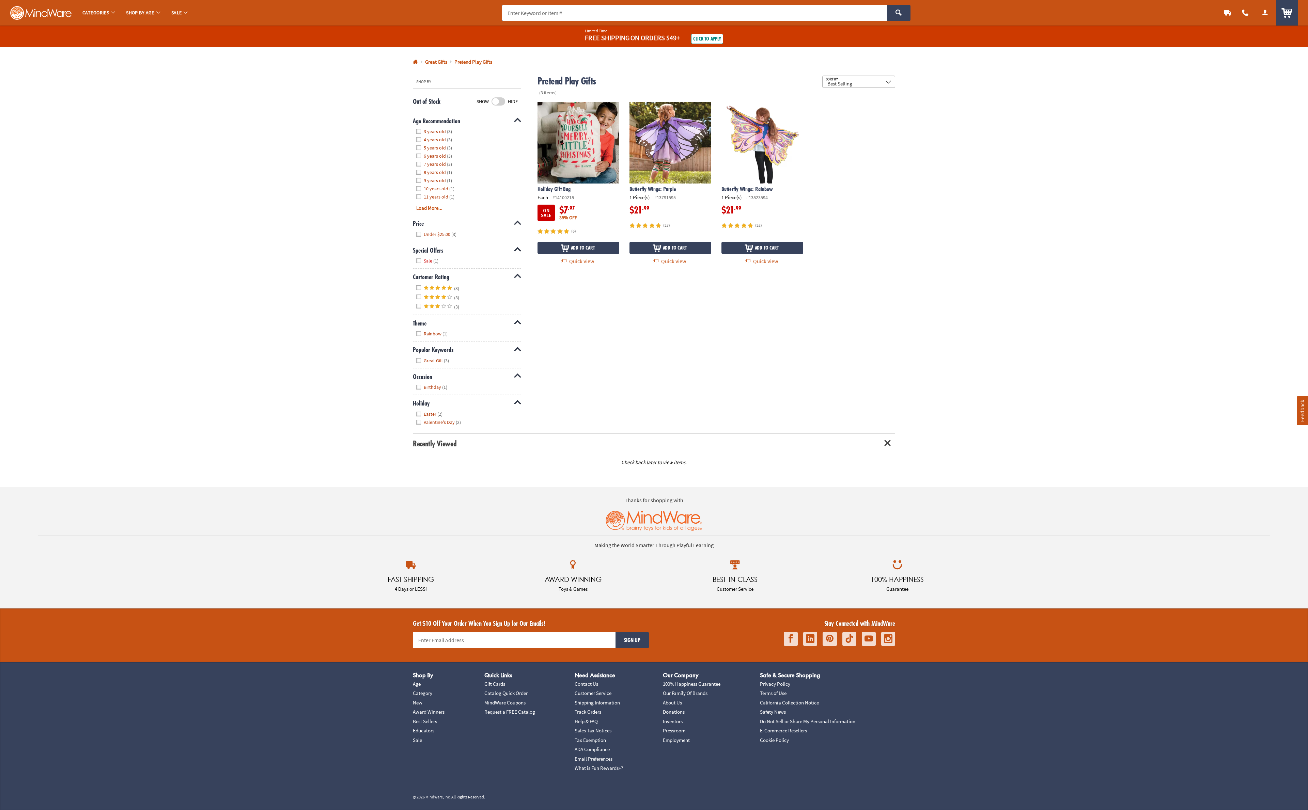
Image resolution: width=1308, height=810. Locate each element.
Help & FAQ (586, 721)
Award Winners (429, 712)
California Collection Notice (789, 702)
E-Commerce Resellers (783, 730)
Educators (423, 730)
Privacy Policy (775, 684)
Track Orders (588, 712)
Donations (674, 712)
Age (417, 684)
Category (422, 693)
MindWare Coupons (505, 702)
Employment (676, 740)
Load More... (429, 208)
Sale (417, 740)
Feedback (1302, 410)
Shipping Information (597, 702)
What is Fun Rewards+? (599, 768)
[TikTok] (849, 639)
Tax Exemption (590, 740)
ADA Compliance (592, 749)
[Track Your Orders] (1227, 13)
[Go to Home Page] (415, 62)
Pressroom (674, 730)
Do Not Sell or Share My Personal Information (807, 721)
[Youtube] (869, 639)
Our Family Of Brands (685, 693)
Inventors (673, 721)
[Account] (1265, 13)
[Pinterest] (830, 639)
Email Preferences (593, 759)
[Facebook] (791, 639)
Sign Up (632, 640)
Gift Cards (494, 684)
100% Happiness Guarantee (691, 684)
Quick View (581, 261)
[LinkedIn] (810, 639)
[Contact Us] (1245, 13)
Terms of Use (773, 693)
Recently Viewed (434, 443)
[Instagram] (888, 639)
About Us (672, 702)
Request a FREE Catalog (509, 712)
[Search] (898, 13)
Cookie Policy (774, 740)
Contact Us (586, 684)
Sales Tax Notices (593, 730)
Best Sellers (425, 721)
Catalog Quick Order (506, 693)
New (417, 702)
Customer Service (593, 693)
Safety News (773, 712)
